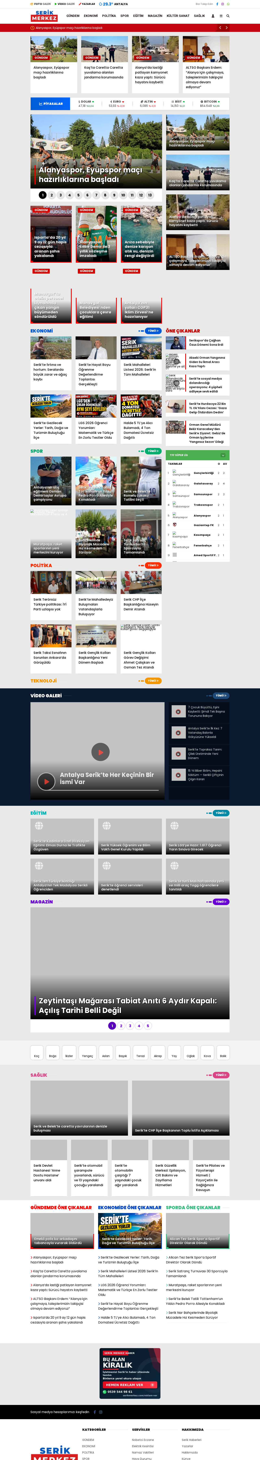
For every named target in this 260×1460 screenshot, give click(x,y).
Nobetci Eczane (143, 1376)
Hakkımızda (190, 1389)
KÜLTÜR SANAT (178, 16)
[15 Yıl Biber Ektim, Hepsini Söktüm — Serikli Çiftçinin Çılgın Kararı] (179, 772)
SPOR (124, 16)
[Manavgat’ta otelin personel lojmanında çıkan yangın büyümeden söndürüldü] (51, 323)
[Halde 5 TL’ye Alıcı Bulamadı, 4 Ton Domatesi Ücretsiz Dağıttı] (141, 406)
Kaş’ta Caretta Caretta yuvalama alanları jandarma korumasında (82, 28)
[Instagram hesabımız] (222, 4)
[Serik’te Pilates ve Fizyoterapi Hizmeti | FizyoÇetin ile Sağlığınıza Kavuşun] (211, 1086)
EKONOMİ (91, 16)
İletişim (187, 1408)
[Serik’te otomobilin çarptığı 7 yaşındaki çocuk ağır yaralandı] (130, 1086)
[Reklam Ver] (130, 1334)
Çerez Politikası (192, 1414)
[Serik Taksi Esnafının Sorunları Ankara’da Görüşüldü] (51, 636)
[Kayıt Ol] (214, 16)
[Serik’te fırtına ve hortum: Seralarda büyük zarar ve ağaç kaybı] (51, 348)
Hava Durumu (142, 1395)
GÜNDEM (72, 16)
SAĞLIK (199, 16)
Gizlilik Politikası (192, 1401)
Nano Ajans (158, 1436)
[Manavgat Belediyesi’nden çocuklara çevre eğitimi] (96, 323)
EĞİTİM (138, 16)
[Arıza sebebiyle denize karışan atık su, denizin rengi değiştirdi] (141, 262)
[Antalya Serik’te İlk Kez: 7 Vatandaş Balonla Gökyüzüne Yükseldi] (179, 730)
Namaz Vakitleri (143, 1389)
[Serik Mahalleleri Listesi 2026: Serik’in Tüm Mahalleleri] (141, 348)
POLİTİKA (109, 16)
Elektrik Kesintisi (143, 1382)
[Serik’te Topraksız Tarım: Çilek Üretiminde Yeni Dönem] (179, 751)
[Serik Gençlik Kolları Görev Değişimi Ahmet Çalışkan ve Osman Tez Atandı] (141, 636)
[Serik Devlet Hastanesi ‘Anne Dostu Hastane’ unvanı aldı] (48, 1086)
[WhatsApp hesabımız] (228, 4)
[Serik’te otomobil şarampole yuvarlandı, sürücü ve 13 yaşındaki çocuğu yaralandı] (89, 1086)
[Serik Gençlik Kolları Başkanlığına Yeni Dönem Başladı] (96, 636)
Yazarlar (187, 1382)
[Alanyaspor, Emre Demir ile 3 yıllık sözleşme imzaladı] (96, 262)
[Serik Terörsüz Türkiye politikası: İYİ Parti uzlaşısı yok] (51, 582)
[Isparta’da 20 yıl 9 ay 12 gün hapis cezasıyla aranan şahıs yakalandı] (51, 262)
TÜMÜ (152, 331)
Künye (186, 1395)
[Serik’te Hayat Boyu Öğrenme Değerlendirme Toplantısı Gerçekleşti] (96, 348)
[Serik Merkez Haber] (44, 21)
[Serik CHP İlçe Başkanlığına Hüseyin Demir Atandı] (141, 582)
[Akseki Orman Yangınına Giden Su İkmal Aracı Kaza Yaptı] (175, 368)
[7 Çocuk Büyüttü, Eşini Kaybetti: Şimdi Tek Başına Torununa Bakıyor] (179, 708)
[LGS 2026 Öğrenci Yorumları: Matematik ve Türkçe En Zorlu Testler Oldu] (96, 406)
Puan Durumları (143, 1401)
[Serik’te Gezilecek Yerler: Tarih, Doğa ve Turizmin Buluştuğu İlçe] (51, 406)
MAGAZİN (155, 16)
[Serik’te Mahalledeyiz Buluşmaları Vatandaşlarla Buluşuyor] (96, 582)
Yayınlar (137, 1408)
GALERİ (42, 4)
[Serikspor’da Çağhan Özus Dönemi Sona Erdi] (175, 348)
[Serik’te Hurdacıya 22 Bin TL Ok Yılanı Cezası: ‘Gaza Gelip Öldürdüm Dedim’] (175, 412)
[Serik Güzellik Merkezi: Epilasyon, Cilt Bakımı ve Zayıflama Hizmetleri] (170, 1086)
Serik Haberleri (192, 1376)
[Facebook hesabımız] (217, 4)
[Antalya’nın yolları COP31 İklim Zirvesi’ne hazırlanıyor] (141, 323)
